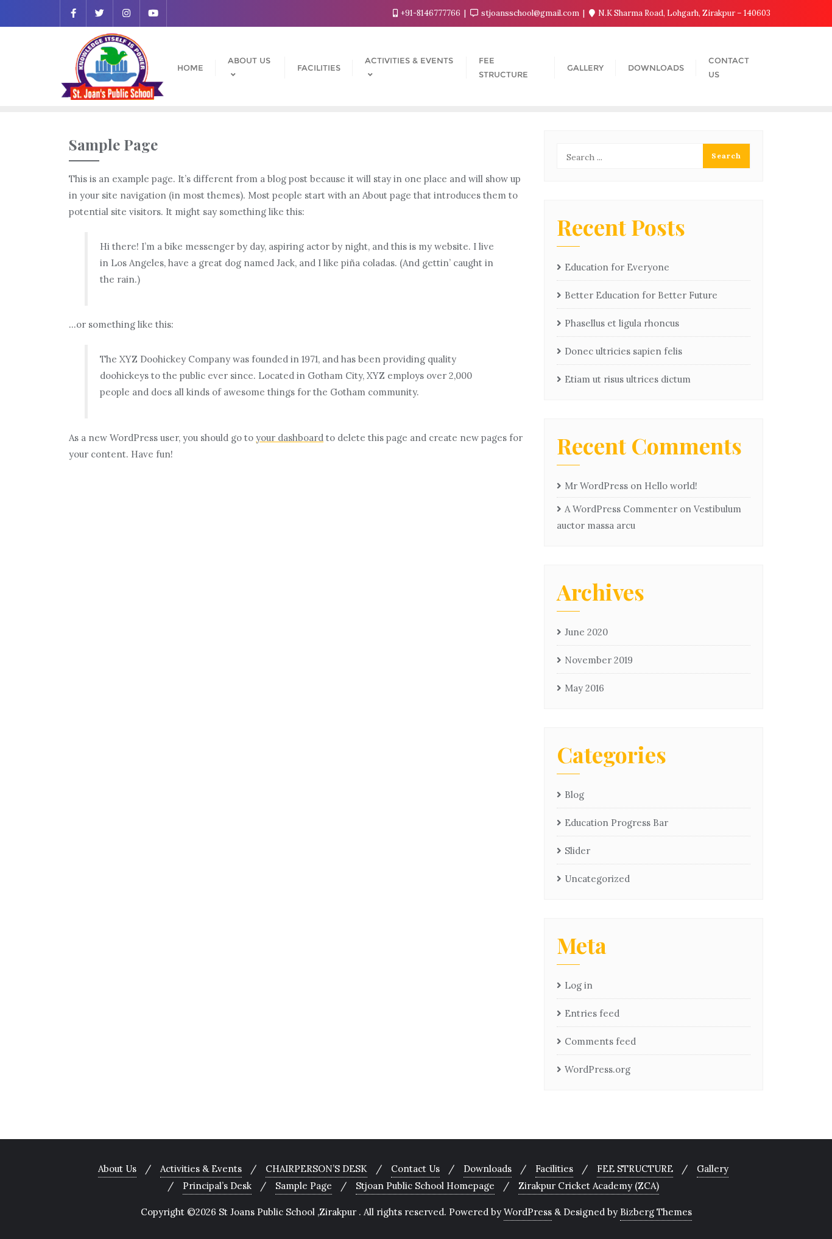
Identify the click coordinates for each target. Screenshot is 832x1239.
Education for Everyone (617, 267)
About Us (117, 1168)
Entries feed (592, 1013)
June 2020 (586, 632)
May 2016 (584, 688)
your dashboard (289, 437)
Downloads (488, 1168)
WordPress (528, 1212)
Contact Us (415, 1168)
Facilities (554, 1168)
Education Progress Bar (616, 822)
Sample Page (303, 1185)
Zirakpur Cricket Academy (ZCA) (588, 1185)
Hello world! (670, 486)
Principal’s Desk (217, 1185)
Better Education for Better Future (641, 295)
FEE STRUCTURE (635, 1168)
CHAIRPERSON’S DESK (316, 1168)
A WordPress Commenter (621, 509)
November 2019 (599, 660)
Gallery (712, 1168)
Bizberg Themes (656, 1212)
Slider (577, 850)
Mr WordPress (596, 486)
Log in (579, 985)
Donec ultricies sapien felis (623, 351)
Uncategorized (597, 878)
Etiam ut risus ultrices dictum (628, 379)
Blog (574, 794)
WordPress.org (597, 1069)
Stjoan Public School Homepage (425, 1185)
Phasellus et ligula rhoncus (622, 323)
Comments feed (600, 1041)
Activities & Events (201, 1168)
